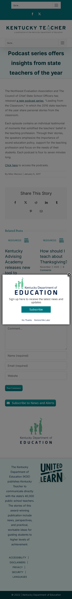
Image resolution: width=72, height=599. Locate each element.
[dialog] (36, 299)
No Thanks (27, 320)
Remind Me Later (42, 320)
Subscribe (36, 309)
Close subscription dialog (69, 275)
